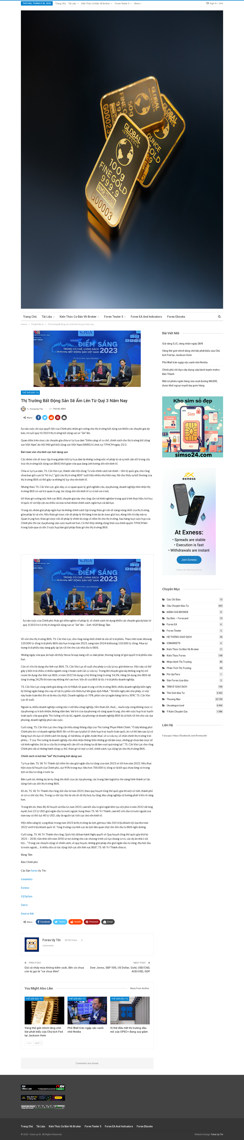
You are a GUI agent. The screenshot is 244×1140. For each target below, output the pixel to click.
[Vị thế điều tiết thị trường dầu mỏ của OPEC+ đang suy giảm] (130, 1010)
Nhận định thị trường (179, 661)
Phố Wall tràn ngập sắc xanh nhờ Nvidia (185, 362)
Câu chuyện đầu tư (178, 605)
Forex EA (172, 624)
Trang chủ (60, 3)
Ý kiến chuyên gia (177, 711)
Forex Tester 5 (122, 3)
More (137, 3)
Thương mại (173, 699)
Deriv (24, 904)
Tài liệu (72, 3)
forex (34, 870)
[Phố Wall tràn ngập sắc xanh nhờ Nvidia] (87, 1010)
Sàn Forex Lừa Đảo (177, 680)
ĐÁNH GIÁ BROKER (177, 612)
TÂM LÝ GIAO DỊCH (177, 686)
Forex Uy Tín (217, 1134)
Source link (27, 913)
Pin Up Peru (173, 674)
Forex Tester (174, 630)
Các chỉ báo (174, 599)
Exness (25, 887)
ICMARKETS (173, 643)
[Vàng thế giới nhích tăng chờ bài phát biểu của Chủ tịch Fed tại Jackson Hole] (44, 1010)
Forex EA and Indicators (146, 316)
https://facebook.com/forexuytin (190, 735)
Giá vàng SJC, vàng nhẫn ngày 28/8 (182, 343)
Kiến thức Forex (176, 655)
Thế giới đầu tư (30, 392)
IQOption (26, 896)
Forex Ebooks (176, 316)
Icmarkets (27, 879)
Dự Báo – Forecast (177, 618)
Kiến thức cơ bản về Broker (95, 3)
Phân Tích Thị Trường (179, 668)
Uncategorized (175, 705)
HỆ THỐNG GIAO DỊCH (179, 637)
